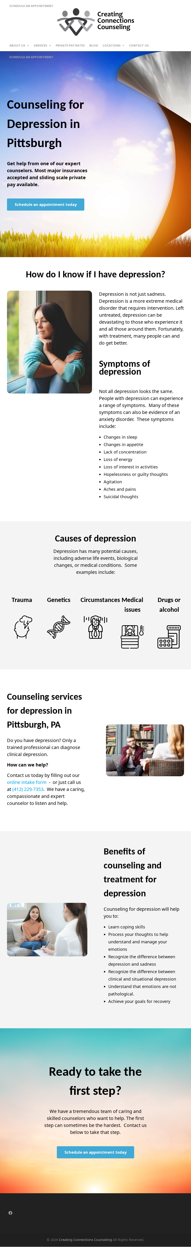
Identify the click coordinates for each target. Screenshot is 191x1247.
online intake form (27, 782)
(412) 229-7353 (27, 789)
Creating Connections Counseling (85, 1239)
